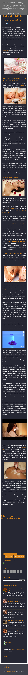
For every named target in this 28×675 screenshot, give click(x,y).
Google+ (11, 571)
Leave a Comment (12, 24)
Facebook (5, 571)
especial (22, 85)
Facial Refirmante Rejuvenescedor (17, 241)
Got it (18, 13)
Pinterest (18, 571)
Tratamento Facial (9, 208)
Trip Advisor (14, 571)
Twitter (8, 571)
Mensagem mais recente (10, 554)
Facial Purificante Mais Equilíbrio (13, 253)
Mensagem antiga (19, 556)
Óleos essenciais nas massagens (15, 620)
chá (17, 322)
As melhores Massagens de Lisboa (16, 630)
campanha (5, 50)
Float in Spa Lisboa (11, 671)
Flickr (21, 571)
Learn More (11, 13)
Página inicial (9, 556)
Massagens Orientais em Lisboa (15, 611)
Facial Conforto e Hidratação (17, 224)
